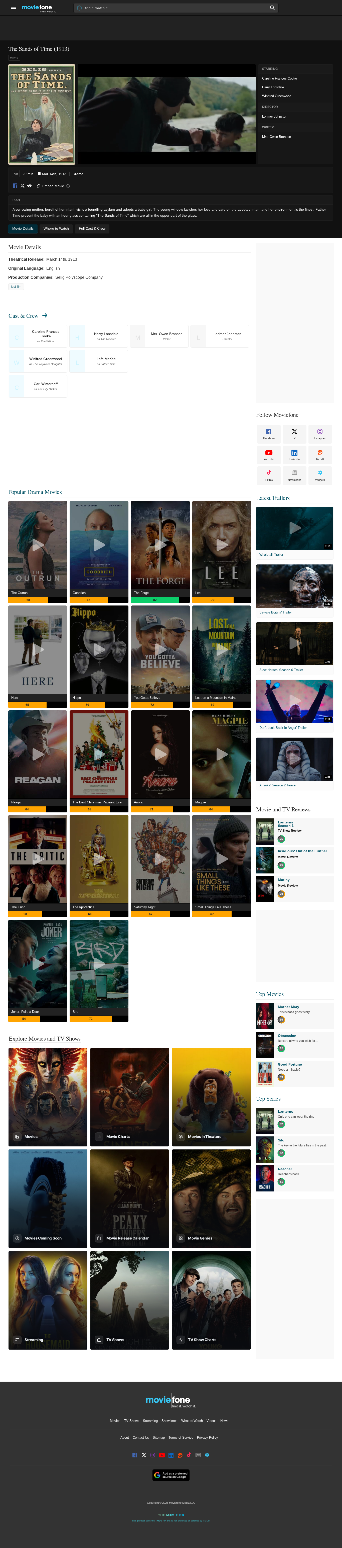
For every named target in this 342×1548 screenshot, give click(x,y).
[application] (167, 114)
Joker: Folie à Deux (25, 1012)
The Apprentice (83, 907)
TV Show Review (289, 830)
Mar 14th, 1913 (54, 174)
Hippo (77, 698)
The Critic (18, 907)
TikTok (269, 479)
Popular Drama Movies (35, 492)
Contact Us (141, 1437)
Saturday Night (144, 907)
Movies (115, 1421)
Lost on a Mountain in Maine (215, 698)
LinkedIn (294, 459)
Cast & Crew (24, 316)
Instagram (320, 438)
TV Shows (131, 1421)
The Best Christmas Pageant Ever (97, 802)
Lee (198, 593)
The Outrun (19, 593)
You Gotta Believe (147, 698)
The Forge (141, 593)
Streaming (150, 1421)
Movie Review (288, 857)
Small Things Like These (213, 907)
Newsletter (294, 479)
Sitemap (159, 1437)
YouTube (269, 459)
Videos (212, 1421)
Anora (138, 802)
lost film (16, 286)
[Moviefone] (41, 8)
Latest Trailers (273, 498)
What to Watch (192, 1421)
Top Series (268, 1098)
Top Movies (269, 994)
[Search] (273, 7)
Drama (78, 174)
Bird (75, 1012)
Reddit (29, 186)
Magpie (200, 802)
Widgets (320, 479)
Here (14, 698)
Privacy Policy (207, 1437)
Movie (14, 57)
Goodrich (79, 593)
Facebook (15, 186)
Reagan (16, 802)
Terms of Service (180, 1437)
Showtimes (169, 1421)
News (224, 1421)
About (124, 1437)
